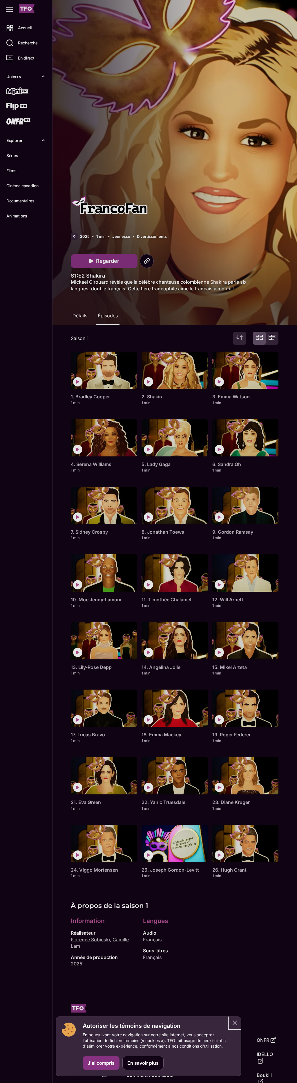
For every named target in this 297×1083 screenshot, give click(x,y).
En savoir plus (143, 1063)
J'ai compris (101, 1063)
